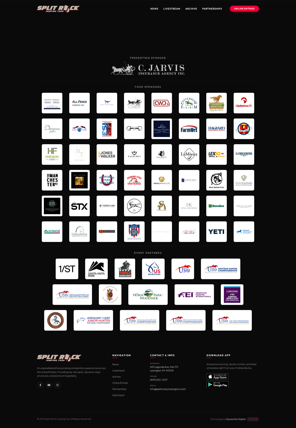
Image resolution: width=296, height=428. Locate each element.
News (154, 8)
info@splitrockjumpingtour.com (168, 388)
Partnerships (212, 8)
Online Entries (244, 8)
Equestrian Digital (235, 419)
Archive (191, 8)
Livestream (171, 8)
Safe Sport (118, 395)
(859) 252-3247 (159, 379)
